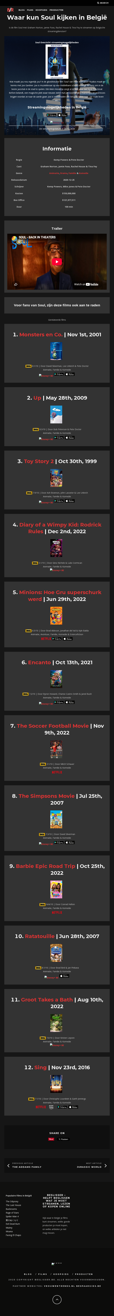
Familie (72, 173)
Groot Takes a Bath (47, 999)
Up (37, 398)
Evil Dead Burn (13, 1223)
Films (30, 10)
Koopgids (41, 10)
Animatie (54, 173)
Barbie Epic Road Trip (45, 866)
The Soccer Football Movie (53, 726)
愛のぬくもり (12, 1220)
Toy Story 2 (39, 461)
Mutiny (9, 1227)
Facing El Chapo (13, 1235)
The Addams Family (27, 1167)
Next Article (94, 1163)
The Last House (13, 1205)
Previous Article (22, 1163)
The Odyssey (12, 1201)
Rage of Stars (12, 1212)
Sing (40, 1067)
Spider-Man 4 (12, 1216)
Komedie (83, 173)
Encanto (39, 662)
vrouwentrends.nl (59, 1286)
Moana (9, 1231)
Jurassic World (89, 1167)
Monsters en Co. (41, 334)
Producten (56, 10)
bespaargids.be (88, 1286)
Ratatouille (40, 936)
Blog (22, 10)
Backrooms (11, 1209)
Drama (63, 173)
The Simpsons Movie (47, 796)
